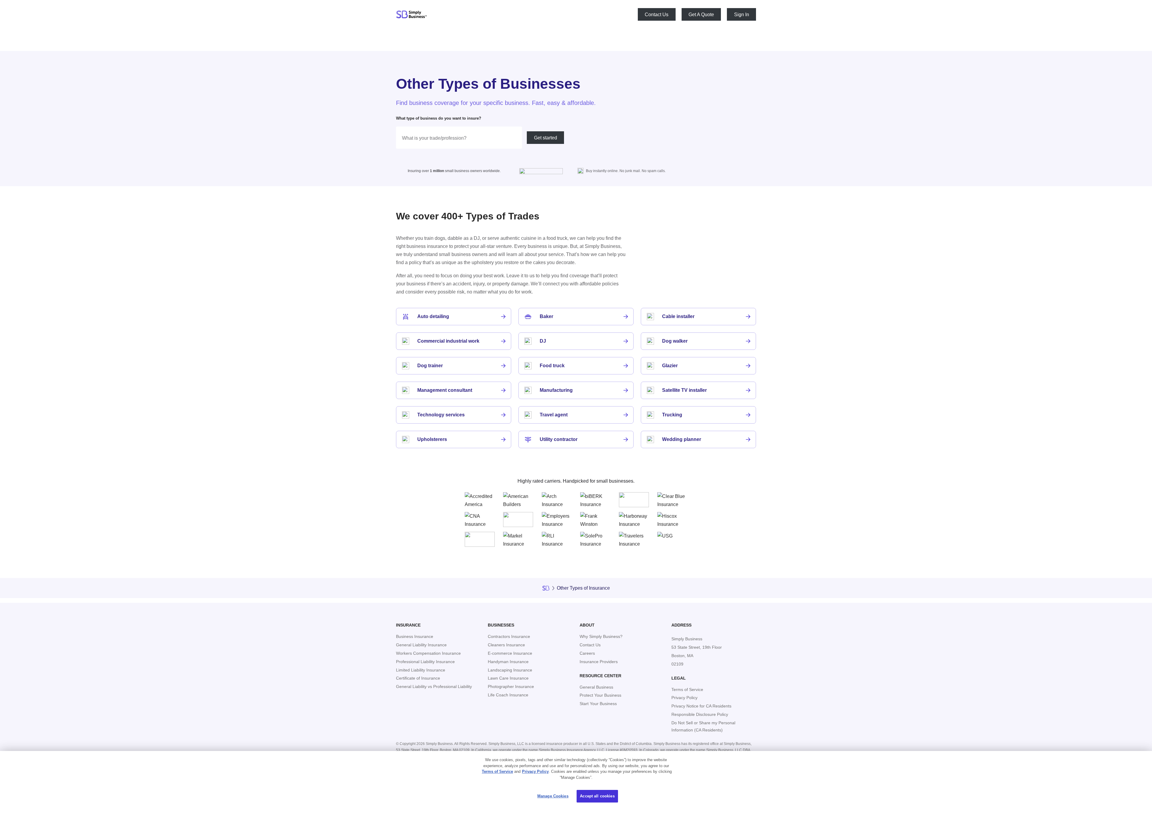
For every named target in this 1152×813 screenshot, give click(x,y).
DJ (543, 341)
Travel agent (554, 414)
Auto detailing (433, 316)
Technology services (441, 414)
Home (546, 588)
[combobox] (459, 138)
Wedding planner (681, 439)
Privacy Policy (535, 771)
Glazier (670, 365)
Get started (545, 137)
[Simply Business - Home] (411, 14)
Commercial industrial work (448, 341)
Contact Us (656, 14)
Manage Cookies (552, 796)
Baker (546, 316)
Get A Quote (701, 14)
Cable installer (678, 316)
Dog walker (675, 341)
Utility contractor (559, 439)
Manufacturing (556, 390)
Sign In (741, 14)
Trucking (672, 414)
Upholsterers (432, 439)
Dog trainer (430, 365)
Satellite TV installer (684, 390)
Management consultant (444, 390)
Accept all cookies (597, 796)
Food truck (552, 365)
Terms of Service (497, 771)
